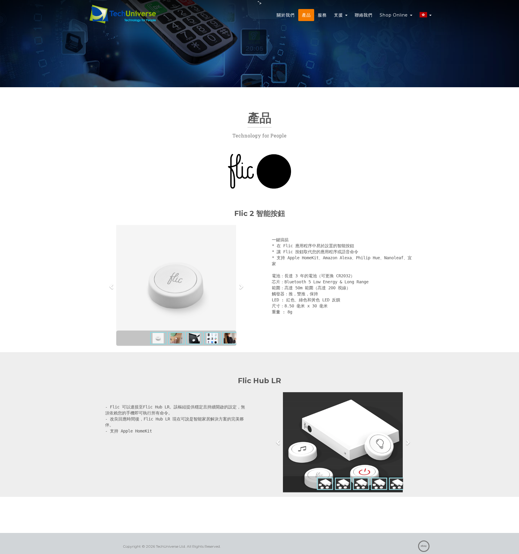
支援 (339, 15)
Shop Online (394, 15)
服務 (322, 15)
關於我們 (285, 15)
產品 (306, 15)
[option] (176, 285)
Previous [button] (112, 286)
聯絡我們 (363, 15)
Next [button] (241, 286)
